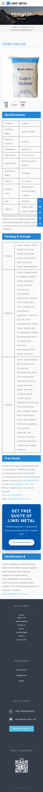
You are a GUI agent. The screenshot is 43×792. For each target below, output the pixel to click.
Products (26, 27)
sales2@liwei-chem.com (23, 484)
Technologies (21, 632)
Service (21, 636)
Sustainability (22, 621)
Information (21, 670)
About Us (21, 618)
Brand (21, 681)
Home (14, 27)
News (21, 629)
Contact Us (21, 640)
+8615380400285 (30, 480)
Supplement (21, 675)
